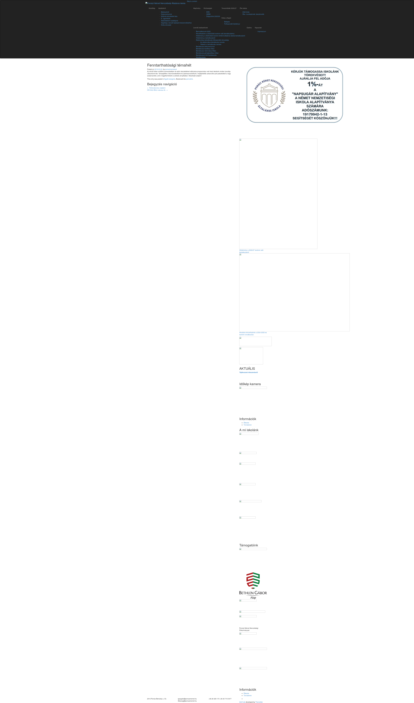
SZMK (208, 14)
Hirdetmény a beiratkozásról (205, 38)
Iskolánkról (162, 8)
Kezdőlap (152, 8)
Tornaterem (248, 425)
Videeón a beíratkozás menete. (211, 44)
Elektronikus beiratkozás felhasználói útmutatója (212, 40)
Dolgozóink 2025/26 (213, 16)
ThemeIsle (259, 702)
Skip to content (192, 1)
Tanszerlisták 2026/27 (229, 8)
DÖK (208, 12)
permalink (189, 79)
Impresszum (262, 31)
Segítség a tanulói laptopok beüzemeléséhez (176, 23)
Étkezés (246, 423)
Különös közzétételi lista (169, 16)
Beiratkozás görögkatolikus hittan (207, 53)
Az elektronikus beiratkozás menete (212, 42)
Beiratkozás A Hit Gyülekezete (206, 55)
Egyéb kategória (169, 79)
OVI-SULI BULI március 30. (157, 90)
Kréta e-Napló (226, 18)
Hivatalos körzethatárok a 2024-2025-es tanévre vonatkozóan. (253, 333)
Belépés (227, 22)
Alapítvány (196, 8)
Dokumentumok (166, 14)
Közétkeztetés (201, 57)
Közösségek (208, 8)
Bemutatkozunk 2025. (203, 31)
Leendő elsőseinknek (200, 28)
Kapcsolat (258, 28)
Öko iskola (243, 8)
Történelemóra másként (156, 88)
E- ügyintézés (165, 18)
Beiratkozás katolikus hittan (205, 49)
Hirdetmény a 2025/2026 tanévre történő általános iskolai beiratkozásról (220, 36)
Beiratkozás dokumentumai (205, 46)
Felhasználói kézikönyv (232, 24)
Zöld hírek (245, 12)
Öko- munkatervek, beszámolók (253, 14)
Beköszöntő (165, 12)
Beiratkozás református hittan (206, 51)
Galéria (249, 28)
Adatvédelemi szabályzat (169, 21)
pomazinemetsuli (171, 69)
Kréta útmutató (166, 25)
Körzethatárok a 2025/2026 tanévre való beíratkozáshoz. (215, 33)
